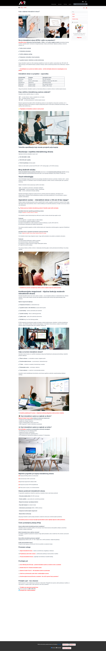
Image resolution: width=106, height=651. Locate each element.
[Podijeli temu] (84, 8)
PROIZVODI (53, 4)
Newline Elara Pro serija (41, 233)
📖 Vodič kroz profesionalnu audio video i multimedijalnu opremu (34, 573)
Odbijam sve (72, 644)
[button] (86, 2)
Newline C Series (26, 212)
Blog (22, 7)
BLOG (70, 4)
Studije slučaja (75, 19)
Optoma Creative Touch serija (28, 233)
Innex (20, 429)
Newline (24, 429)
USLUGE (60, 4)
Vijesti (73, 14)
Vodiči (25, 7)
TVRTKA (65, 4)
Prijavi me (79, 37)
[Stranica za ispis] (86, 8)
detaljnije (59, 644)
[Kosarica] (83, 2)
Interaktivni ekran (23, 42)
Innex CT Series (34, 212)
